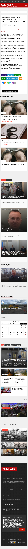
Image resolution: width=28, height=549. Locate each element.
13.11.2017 (3, 160)
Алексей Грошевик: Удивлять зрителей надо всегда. (6, 454)
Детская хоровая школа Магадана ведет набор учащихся (17, 390)
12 (10, 330)
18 (6, 332)
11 (6, 330)
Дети (2, 393)
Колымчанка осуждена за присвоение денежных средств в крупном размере (7, 380)
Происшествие (7, 345)
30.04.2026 (4, 269)
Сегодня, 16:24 (18, 374)
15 (21, 330)
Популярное (3, 179)
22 (21, 332)
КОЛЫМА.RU (7, 5)
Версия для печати (5, 29)
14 (17, 330)
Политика (13, 345)
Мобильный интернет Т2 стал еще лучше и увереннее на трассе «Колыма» (20, 380)
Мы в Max (4, 75)
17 (2, 332)
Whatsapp (18, 75)
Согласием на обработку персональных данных (12, 526)
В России (16, 348)
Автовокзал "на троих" (8, 437)
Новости (5, 25)
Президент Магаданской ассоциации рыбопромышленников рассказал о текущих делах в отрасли (14, 286)
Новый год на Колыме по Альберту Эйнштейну (20, 447)
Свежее (2, 345)
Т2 (15, 384)
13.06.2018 (3, 137)
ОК (21, 78)
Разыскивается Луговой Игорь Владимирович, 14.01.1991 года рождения (12, 235)
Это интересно (18, 345)
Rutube (3, 78)
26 (10, 334)
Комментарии (9, 179)
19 (10, 332)
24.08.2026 (4, 183)
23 (25, 332)
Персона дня (5, 265)
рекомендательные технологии (11, 527)
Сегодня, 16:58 (5, 374)
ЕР (20, 348)
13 (14, 330)
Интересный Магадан (13, 78)
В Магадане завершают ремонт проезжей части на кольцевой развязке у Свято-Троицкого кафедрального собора (12, 308)
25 (6, 334)
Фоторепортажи (7, 296)
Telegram (11, 75)
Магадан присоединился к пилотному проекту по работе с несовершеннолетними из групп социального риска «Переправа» (13, 413)
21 (17, 332)
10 (2, 330)
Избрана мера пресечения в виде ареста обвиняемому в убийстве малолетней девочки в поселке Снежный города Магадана (13, 118)
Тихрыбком (22, 269)
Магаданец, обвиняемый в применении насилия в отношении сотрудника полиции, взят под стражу (13, 141)
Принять (22, 529)
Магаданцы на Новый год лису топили (6, 447)
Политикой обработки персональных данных (12, 524)
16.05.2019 (3, 113)
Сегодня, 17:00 (5, 348)
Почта (23, 348)
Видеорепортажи (6, 407)
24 (2, 334)
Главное (3, 121)
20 (14, 332)
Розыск (18, 209)
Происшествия (8, 121)
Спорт (14, 183)
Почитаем (5, 429)
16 (25, 330)
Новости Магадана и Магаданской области (9, 6)
